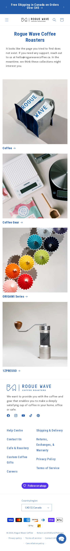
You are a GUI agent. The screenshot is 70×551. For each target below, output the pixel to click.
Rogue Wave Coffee (23, 533)
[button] (7, 20)
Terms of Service (48, 468)
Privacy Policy (46, 459)
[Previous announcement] (6, 7)
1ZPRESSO (10, 370)
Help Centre (15, 430)
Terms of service (33, 538)
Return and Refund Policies (50, 533)
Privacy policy (15, 538)
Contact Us (14, 439)
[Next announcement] (63, 7)
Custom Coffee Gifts (17, 459)
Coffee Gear (11, 222)
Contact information (55, 538)
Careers (12, 471)
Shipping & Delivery (49, 430)
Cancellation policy (35, 543)
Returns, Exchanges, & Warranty (45, 444)
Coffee (7, 148)
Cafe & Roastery (18, 448)
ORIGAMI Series (13, 296)
